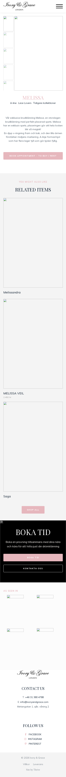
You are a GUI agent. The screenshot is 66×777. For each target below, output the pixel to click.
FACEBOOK (34, 734)
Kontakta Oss (33, 568)
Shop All (33, 509)
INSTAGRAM (35, 739)
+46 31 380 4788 (34, 697)
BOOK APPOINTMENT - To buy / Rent (33, 155)
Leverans (38, 764)
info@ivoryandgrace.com (34, 702)
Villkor (26, 764)
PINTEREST (34, 743)
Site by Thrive (33, 770)
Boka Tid (33, 557)
